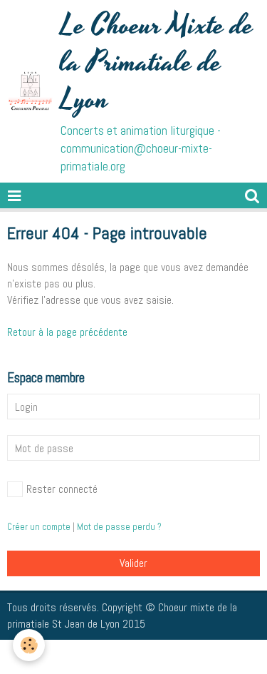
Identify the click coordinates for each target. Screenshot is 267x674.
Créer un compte (38, 527)
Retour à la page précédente (67, 332)
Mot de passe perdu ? (119, 527)
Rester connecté (62, 488)
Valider (133, 563)
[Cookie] (29, 645)
